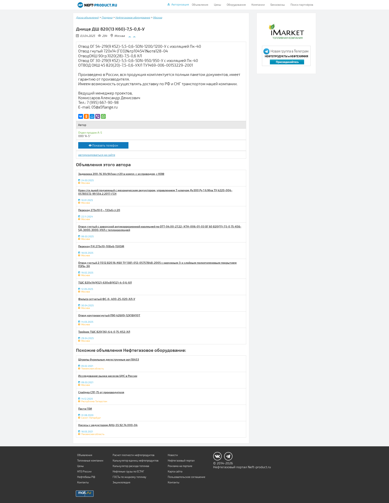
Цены (217, 4)
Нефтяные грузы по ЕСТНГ (128, 471)
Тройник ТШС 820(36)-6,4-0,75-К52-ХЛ (104, 331)
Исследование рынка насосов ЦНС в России (107, 376)
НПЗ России (84, 471)
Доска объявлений (87, 17)
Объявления (200, 4)
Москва (157, 17)
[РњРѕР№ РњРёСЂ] (92, 116)
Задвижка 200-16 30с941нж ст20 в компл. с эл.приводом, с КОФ (121, 173)
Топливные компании (90, 460)
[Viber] (97, 116)
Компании (258, 4)
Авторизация (180, 4)
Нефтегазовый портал (181, 460)
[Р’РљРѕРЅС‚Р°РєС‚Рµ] (80, 116)
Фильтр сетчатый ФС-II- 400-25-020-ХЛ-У (106, 299)
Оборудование (236, 4)
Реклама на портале (180, 466)
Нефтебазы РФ (86, 477)
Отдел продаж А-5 (90, 132)
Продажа (107, 17)
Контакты (83, 482)
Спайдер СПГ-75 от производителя (101, 392)
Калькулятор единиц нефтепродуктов (135, 460)
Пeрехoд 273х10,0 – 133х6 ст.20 (99, 210)
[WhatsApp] (103, 116)
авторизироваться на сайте (96, 154)
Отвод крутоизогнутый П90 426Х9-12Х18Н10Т (109, 315)
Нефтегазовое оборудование (132, 17)
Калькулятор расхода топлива (131, 466)
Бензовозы (277, 4)
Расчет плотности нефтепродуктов (133, 455)
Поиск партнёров (302, 4)
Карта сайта (175, 471)
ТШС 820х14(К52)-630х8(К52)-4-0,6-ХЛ (105, 282)
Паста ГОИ (85, 408)
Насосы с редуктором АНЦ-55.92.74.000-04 (108, 425)
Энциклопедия (121, 482)
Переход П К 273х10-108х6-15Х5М (101, 246)
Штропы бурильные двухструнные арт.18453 (108, 359)
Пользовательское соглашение (186, 477)
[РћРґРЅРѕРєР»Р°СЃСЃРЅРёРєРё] (86, 116)
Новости (173, 455)
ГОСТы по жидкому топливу (129, 477)
